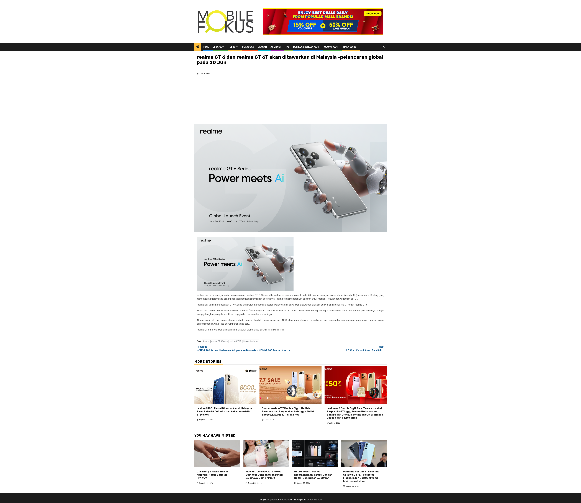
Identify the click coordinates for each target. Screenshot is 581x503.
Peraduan (248, 47)
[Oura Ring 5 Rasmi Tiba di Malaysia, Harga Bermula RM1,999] (217, 453)
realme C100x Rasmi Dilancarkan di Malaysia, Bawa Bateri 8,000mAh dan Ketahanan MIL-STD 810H (224, 411)
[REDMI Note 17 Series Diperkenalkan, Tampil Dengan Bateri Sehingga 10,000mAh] (315, 453)
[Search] (384, 47)
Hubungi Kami (330, 47)
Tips (286, 47)
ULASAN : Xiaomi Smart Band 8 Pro (364, 348)
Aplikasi (276, 47)
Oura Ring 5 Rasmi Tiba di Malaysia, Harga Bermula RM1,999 (212, 474)
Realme (206, 341)
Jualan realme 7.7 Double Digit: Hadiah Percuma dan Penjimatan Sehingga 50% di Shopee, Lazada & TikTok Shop (288, 411)
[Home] (198, 47)
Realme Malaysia (250, 341)
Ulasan (262, 47)
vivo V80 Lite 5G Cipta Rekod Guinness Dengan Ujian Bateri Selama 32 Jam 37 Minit (264, 474)
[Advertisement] (290, 100)
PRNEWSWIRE (349, 47)
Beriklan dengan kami (306, 47)
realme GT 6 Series (219, 341)
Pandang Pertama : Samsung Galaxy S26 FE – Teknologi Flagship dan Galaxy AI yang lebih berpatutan (361, 476)
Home (206, 47)
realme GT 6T (235, 341)
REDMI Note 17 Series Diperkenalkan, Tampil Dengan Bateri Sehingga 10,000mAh (313, 474)
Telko (231, 47)
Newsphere (300, 499)
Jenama (217, 47)
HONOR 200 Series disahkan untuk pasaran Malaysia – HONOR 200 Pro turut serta (243, 348)
